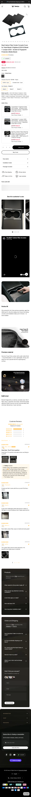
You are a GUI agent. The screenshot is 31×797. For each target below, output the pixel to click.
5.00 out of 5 (19, 424)
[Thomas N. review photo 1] (5, 495)
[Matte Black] (3, 76)
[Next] (29, 2)
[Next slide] (27, 214)
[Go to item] (3, 41)
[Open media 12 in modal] (26, 14)
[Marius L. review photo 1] (5, 534)
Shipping (3, 67)
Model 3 (4, 89)
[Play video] (15, 256)
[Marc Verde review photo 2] (13, 459)
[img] (5, 444)
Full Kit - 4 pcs (6, 82)
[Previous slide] (3, 214)
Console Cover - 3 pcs (18, 82)
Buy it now (15, 152)
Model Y (12, 89)
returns (15, 626)
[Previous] (2, 2)
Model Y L (19, 89)
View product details (16, 115)
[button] (5, 55)
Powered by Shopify (23, 770)
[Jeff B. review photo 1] (5, 554)
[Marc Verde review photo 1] (5, 459)
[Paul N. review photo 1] (5, 515)
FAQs (16, 576)
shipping (8, 626)
